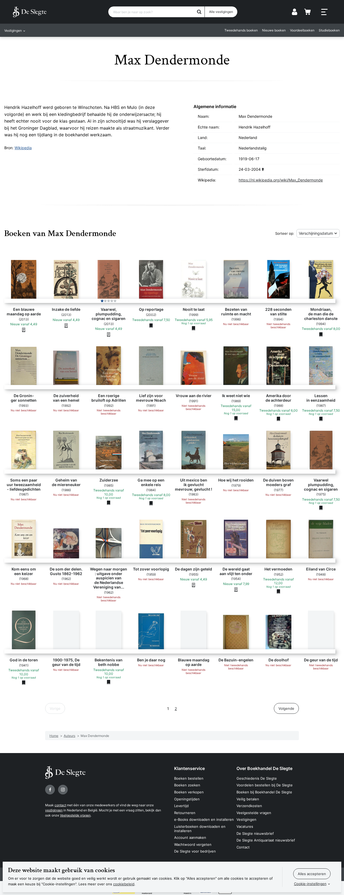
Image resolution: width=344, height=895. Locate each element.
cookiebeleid (123, 884)
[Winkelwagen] (307, 11)
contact (60, 805)
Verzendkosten (249, 806)
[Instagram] (62, 789)
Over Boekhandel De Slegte (264, 768)
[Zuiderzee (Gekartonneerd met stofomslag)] (108, 502)
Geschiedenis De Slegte (256, 778)
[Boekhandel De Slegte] (29, 11)
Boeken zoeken (187, 785)
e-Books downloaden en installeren (204, 819)
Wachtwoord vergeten (193, 844)
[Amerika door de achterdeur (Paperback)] (278, 418)
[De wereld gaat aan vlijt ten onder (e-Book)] (236, 589)
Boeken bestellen (188, 778)
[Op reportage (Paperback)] (151, 325)
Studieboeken (329, 30)
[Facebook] (50, 789)
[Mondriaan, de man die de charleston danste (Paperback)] (321, 334)
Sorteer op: (284, 233)
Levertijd (181, 806)
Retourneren (184, 813)
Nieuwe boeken (274, 30)
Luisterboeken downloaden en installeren (199, 828)
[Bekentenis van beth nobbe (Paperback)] (108, 682)
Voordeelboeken (302, 30)
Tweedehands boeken (241, 30)
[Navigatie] (324, 12)
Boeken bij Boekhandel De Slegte (264, 792)
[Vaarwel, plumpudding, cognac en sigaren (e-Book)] (108, 334)
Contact (243, 847)
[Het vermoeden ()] (278, 591)
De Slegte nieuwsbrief (255, 833)
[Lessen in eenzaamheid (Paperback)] (321, 418)
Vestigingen (246, 819)
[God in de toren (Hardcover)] (24, 682)
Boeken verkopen (189, 792)
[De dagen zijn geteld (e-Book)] (193, 584)
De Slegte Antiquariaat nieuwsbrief (265, 840)
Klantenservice (189, 768)
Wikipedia (23, 147)
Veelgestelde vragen (75, 815)
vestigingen (54, 810)
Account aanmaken (190, 837)
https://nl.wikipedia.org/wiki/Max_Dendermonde (281, 180)
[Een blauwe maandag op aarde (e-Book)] (24, 329)
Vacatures (244, 826)
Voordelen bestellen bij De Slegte (264, 785)
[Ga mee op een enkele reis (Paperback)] (151, 503)
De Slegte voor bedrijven (195, 851)
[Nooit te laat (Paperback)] (193, 328)
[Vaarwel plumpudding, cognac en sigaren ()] (321, 507)
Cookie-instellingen (310, 884)
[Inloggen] (294, 11)
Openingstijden (187, 799)
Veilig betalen (247, 799)
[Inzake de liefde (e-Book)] (66, 325)
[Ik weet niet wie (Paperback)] (236, 418)
